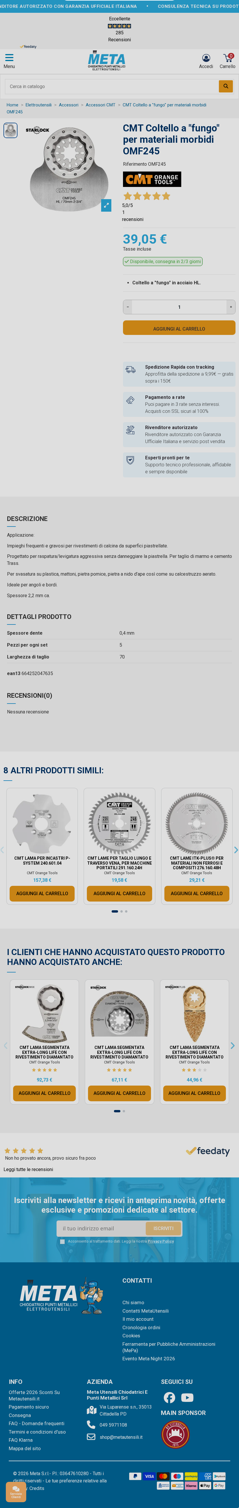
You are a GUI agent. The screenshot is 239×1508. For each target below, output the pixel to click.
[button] (170, 677)
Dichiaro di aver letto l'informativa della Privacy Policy (124, 803)
